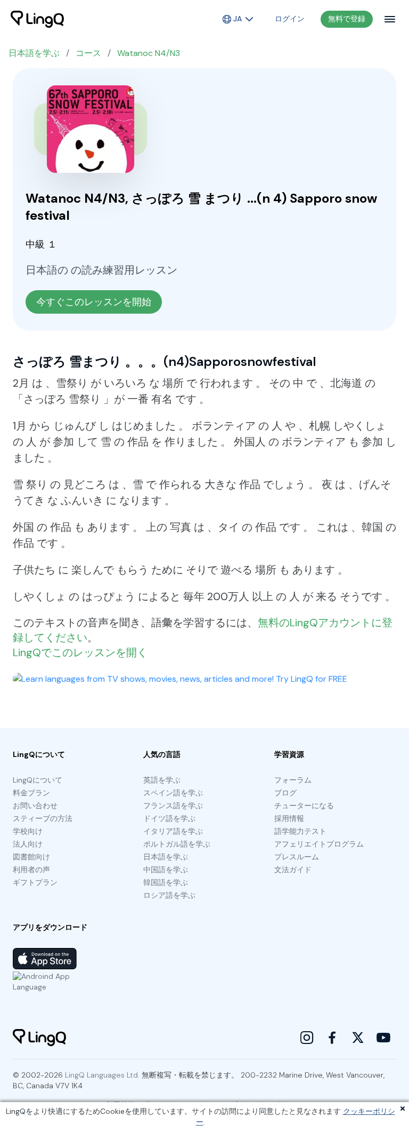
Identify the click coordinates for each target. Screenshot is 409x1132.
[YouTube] (383, 1037)
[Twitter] (358, 1037)
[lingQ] (37, 19)
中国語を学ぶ (165, 869)
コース (88, 53)
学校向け (28, 831)
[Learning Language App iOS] (45, 958)
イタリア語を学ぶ (173, 831)
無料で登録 (346, 18)
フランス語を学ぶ (173, 805)
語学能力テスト (300, 831)
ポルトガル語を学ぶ (176, 844)
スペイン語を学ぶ (173, 793)
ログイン (290, 18)
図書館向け (31, 857)
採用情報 (289, 818)
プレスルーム (296, 857)
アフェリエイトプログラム (319, 844)
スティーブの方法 (42, 818)
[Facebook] (332, 1037)
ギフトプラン (35, 882)
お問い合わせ (35, 805)
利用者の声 (31, 869)
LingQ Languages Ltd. (102, 1075)
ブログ (285, 793)
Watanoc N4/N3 (148, 53)
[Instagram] (307, 1037)
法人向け (28, 844)
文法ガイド (293, 869)
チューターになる (304, 805)
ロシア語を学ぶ (169, 895)
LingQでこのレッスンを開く (80, 652)
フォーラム (293, 780)
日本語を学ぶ (34, 53)
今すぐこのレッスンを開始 (93, 302)
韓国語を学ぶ (165, 882)
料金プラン (31, 793)
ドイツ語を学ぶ (169, 818)
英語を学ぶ (162, 780)
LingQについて (37, 780)
